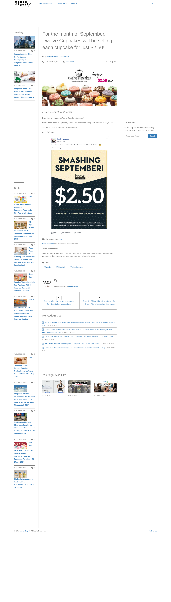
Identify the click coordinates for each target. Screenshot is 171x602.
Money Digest (25, 531)
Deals (72, 3)
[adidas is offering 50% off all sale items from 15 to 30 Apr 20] (53, 386)
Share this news (48, 244)
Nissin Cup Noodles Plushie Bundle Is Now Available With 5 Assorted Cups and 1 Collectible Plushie (24, 282)
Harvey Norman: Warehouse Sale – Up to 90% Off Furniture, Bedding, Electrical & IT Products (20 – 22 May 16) (79, 406)
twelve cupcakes (77, 267)
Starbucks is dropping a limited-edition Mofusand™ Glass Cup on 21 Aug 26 (24, 483)
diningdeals (61, 267)
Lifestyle (61, 3)
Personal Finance (45, 3)
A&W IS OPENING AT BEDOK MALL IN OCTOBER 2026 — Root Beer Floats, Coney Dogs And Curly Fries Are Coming (24, 309)
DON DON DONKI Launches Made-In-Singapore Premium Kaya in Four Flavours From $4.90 (24, 230)
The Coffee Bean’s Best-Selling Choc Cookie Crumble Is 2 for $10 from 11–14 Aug (75, 348)
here (60, 239)
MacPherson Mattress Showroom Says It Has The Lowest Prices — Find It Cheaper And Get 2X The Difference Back (24, 428)
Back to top (152, 531)
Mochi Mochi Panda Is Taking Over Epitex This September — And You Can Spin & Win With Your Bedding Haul (24, 256)
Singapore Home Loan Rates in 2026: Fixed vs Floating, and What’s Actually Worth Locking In (24, 93)
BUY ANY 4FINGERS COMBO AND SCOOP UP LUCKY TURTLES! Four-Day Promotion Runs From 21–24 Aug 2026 (24, 452)
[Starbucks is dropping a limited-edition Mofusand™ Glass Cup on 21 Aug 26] (20, 474)
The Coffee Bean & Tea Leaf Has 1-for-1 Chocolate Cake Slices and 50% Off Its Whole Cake (79, 337)
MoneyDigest (53, 56)
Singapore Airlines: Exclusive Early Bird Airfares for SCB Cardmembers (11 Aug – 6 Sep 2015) (104, 405)
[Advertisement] (85, 16)
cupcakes (48, 267)
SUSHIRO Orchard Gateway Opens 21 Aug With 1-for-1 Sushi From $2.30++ (73, 344)
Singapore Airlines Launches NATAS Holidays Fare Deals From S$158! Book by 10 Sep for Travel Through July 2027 (24, 399)
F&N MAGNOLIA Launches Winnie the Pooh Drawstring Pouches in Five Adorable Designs (23, 204)
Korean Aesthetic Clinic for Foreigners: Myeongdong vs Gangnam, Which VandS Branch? (23, 59)
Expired (65, 56)
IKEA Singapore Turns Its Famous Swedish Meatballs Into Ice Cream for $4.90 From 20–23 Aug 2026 (24, 367)
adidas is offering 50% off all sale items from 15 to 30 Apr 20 (52, 402)
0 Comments (70, 62)
